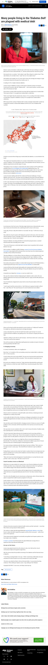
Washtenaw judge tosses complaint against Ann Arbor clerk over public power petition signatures (21, 620)
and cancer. (18, 173)
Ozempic (19, 273)
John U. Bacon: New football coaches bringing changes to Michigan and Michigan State (19, 616)
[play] (3, 6)
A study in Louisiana (8, 540)
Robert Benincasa (8, 24)
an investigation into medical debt (20, 168)
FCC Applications (40, 652)
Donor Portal (35, 1)
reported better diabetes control (32, 530)
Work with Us (20, 652)
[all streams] (46, 6)
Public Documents (21, 655)
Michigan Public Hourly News (31, 650)
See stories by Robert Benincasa (9, 584)
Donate (43, 1)
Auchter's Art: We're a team (7, 624)
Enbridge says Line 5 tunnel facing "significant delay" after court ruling (16, 612)
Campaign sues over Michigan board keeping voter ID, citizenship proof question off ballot (20, 627)
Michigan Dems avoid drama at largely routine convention (13, 608)
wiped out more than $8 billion (25, 264)
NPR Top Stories (8, 569)
